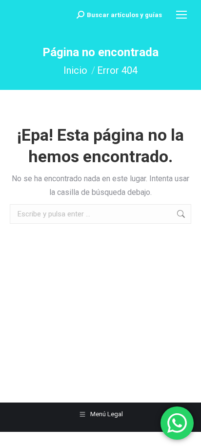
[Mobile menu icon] (181, 14)
